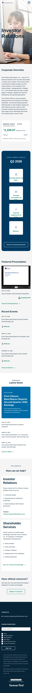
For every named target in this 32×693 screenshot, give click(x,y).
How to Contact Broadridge (13, 564)
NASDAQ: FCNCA (9, 124)
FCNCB (19, 124)
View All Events (7, 367)
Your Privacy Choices (16, 679)
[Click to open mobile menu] (29, 2)
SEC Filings (7, 639)
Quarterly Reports (8, 635)
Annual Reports (7, 637)
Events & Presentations (9, 643)
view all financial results (16, 244)
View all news (7, 451)
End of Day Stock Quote (10, 641)
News (5, 633)
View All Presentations (10, 303)
